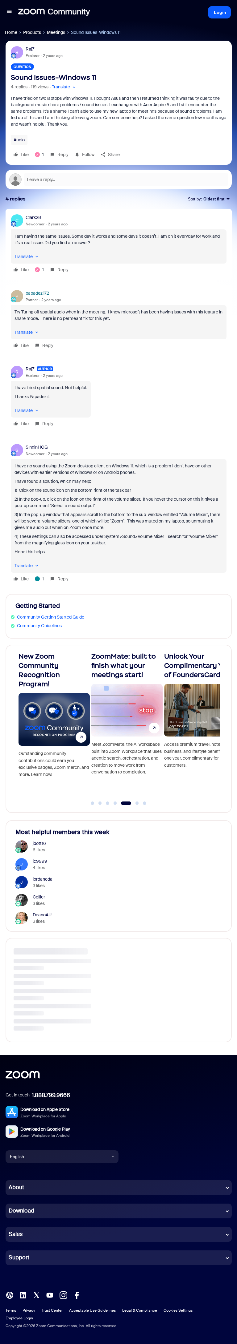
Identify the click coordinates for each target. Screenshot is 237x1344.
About (16, 1187)
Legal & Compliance (139, 1310)
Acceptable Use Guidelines (92, 1310)
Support (19, 1257)
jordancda (42, 879)
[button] (9, 12)
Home (11, 32)
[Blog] (10, 1294)
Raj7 (30, 49)
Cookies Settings (178, 1310)
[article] (119, 244)
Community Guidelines (39, 625)
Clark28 (33, 217)
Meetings (56, 32)
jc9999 (40, 861)
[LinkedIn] (23, 1294)
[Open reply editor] (119, 179)
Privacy (29, 1310)
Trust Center (52, 1310)
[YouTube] (50, 1294)
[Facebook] (77, 1294)
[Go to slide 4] (115, 803)
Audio (19, 140)
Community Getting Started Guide (50, 617)
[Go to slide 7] (145, 803)
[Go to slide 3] (107, 803)
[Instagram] (63, 1294)
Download (21, 1210)
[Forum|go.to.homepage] (54, 12)
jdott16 (39, 843)
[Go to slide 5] (123, 803)
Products (32, 32)
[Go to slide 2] (100, 803)
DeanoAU (42, 915)
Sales (16, 1234)
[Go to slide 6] (133, 803)
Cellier (39, 897)
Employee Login (19, 1318)
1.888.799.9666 (51, 1095)
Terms (11, 1310)
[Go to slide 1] (92, 803)
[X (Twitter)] (36, 1294)
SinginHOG (37, 447)
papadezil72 (37, 293)
